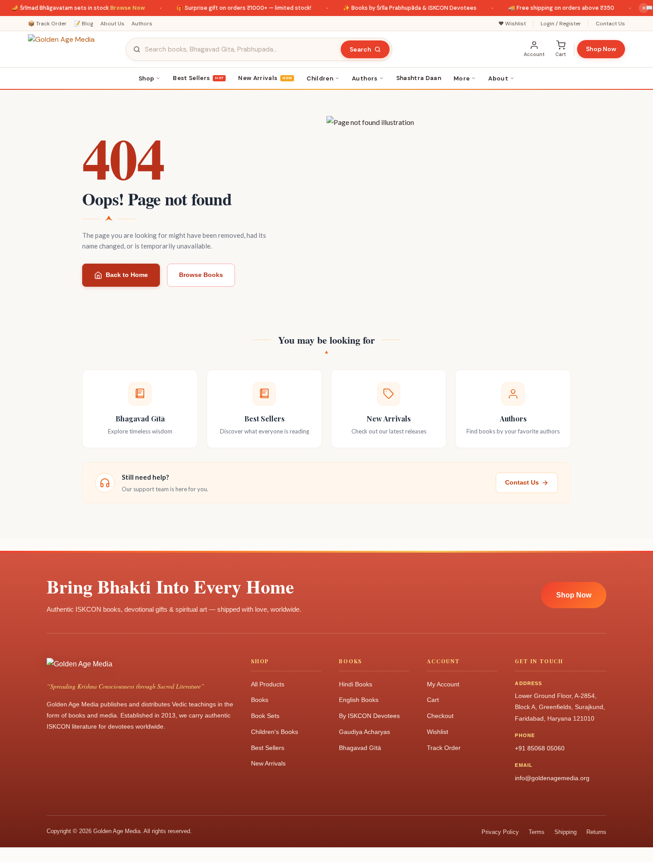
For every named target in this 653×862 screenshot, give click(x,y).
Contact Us (610, 23)
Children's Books (274, 731)
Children (320, 78)
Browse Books (201, 274)
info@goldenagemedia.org (552, 778)
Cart (433, 699)
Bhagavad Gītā (360, 747)
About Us (112, 23)
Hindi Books (355, 684)
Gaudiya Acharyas (364, 731)
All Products (267, 684)
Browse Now (118, 8)
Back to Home (127, 274)
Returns (596, 832)
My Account (443, 684)
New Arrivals (265, 78)
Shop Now (601, 49)
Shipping (565, 832)
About (498, 78)
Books (259, 699)
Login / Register (561, 23)
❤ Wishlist (512, 23)
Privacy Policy (500, 832)
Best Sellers (198, 78)
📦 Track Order (47, 23)
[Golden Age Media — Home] (72, 49)
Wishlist (437, 731)
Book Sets (265, 715)
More (462, 78)
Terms (537, 832)
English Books (358, 699)
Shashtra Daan (418, 78)
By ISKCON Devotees (369, 715)
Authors (141, 23)
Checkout (440, 715)
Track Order (444, 747)
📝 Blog (83, 23)
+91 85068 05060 (540, 748)
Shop (146, 78)
